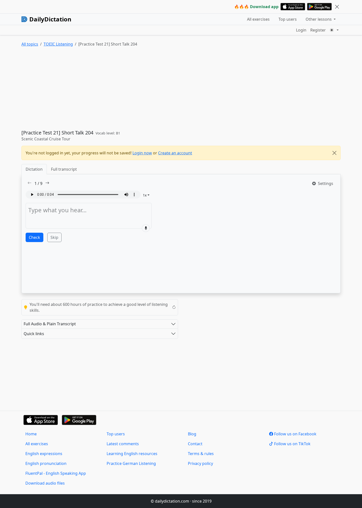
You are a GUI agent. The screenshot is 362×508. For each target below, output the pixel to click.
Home (31, 434)
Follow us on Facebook (294, 434)
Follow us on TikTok (292, 443)
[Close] (334, 153)
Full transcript (64, 169)
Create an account (175, 153)
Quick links (34, 333)
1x (145, 195)
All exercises (258, 19)
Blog (192, 434)
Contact (195, 443)
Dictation (34, 169)
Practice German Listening (131, 463)
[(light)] (334, 30)
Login (301, 30)
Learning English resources (132, 453)
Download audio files (45, 483)
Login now (142, 153)
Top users (288, 19)
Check (34, 237)
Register (318, 30)
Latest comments (123, 443)
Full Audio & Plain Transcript (50, 324)
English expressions (43, 453)
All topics (29, 44)
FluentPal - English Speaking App (55, 473)
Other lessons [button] (319, 19)
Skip (54, 237)
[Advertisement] (169, 89)
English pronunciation (45, 463)
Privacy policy (200, 463)
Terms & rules (201, 453)
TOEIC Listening (58, 44)
